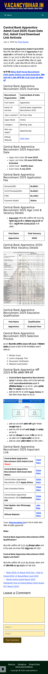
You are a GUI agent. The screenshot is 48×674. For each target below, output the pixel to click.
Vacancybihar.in (17, 522)
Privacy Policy (34, 664)
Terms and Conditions (24, 667)
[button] (43, 15)
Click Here (24, 138)
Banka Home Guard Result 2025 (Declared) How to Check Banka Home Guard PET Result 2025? (23, 582)
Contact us (22, 664)
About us (11, 664)
